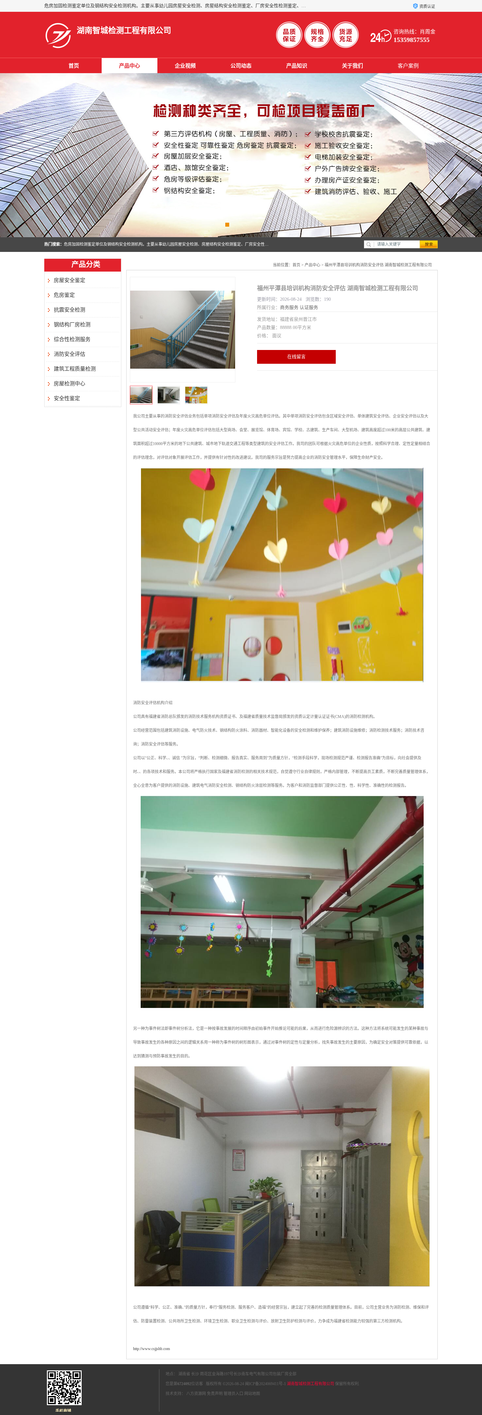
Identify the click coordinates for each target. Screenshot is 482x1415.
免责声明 (215, 1393)
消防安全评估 (69, 354)
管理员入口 (233, 1393)
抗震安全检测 (69, 310)
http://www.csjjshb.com (151, 1348)
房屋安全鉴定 (69, 280)
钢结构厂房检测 (72, 324)
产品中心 (129, 66)
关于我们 (352, 66)
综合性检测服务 (72, 339)
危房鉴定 (64, 295)
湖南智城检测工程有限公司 (310, 1384)
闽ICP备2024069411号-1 (265, 1384)
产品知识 (296, 66)
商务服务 (289, 307)
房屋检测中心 (69, 383)
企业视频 (185, 66)
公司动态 (241, 66)
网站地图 (252, 1393)
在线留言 (296, 356)
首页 (74, 66)
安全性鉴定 (67, 398)
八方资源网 (196, 1393)
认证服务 (309, 307)
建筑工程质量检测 (75, 369)
